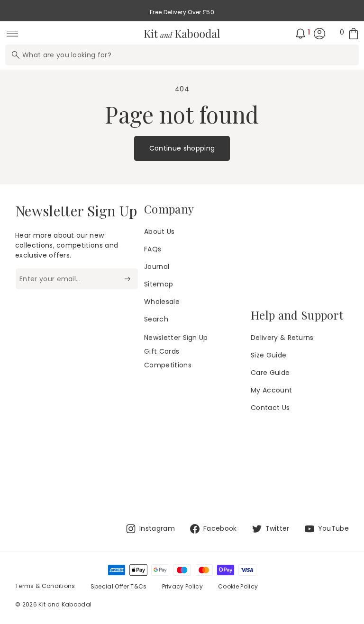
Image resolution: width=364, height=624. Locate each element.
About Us (159, 231)
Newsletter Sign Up (176, 337)
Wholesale (162, 301)
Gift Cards (161, 351)
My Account (271, 390)
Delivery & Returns (282, 337)
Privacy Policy (182, 586)
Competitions (167, 365)
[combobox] (182, 55)
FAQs (152, 249)
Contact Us (270, 407)
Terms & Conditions (45, 586)
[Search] (15, 55)
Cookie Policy (238, 586)
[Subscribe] (127, 279)
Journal (156, 266)
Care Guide (270, 372)
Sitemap (158, 284)
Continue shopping (182, 148)
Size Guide (268, 355)
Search (156, 319)
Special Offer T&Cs (119, 586)
